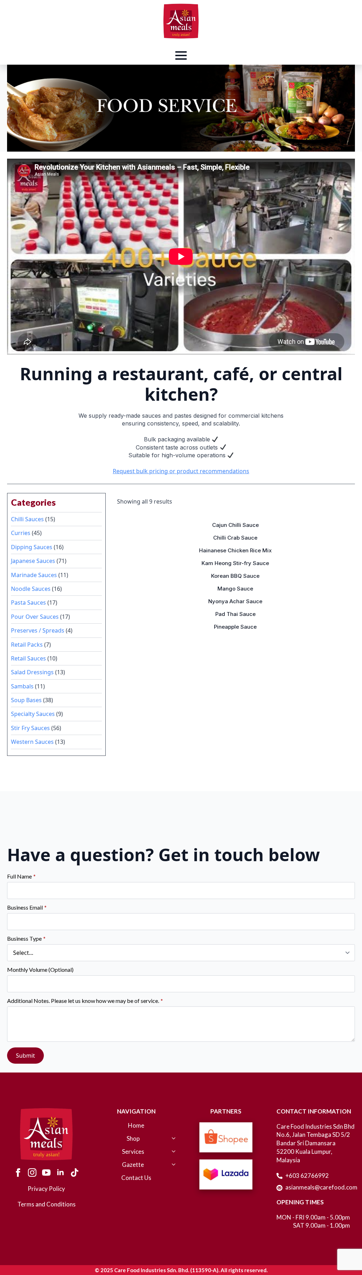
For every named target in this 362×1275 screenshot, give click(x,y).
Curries (20, 533)
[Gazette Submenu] (172, 1168)
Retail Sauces (28, 658)
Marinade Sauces (34, 575)
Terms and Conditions (46, 1204)
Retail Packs (27, 644)
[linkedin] (60, 1172)
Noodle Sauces (31, 589)
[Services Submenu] (172, 1155)
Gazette (133, 1165)
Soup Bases (26, 700)
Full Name (21, 876)
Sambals (22, 686)
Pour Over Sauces (35, 617)
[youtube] (46, 1172)
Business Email (27, 907)
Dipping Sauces (31, 547)
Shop (133, 1138)
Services (133, 1151)
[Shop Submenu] (172, 1141)
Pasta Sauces (28, 602)
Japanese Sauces (33, 561)
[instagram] (32, 1172)
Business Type (26, 938)
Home (136, 1125)
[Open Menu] (181, 55)
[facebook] (18, 1172)
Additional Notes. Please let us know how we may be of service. (85, 1001)
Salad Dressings (32, 672)
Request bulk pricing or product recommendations (181, 471)
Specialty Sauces (33, 714)
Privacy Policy (46, 1188)
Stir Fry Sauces (30, 728)
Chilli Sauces (27, 519)
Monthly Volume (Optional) (40, 970)
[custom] (75, 1172)
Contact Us (136, 1178)
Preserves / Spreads (37, 630)
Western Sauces (32, 742)
